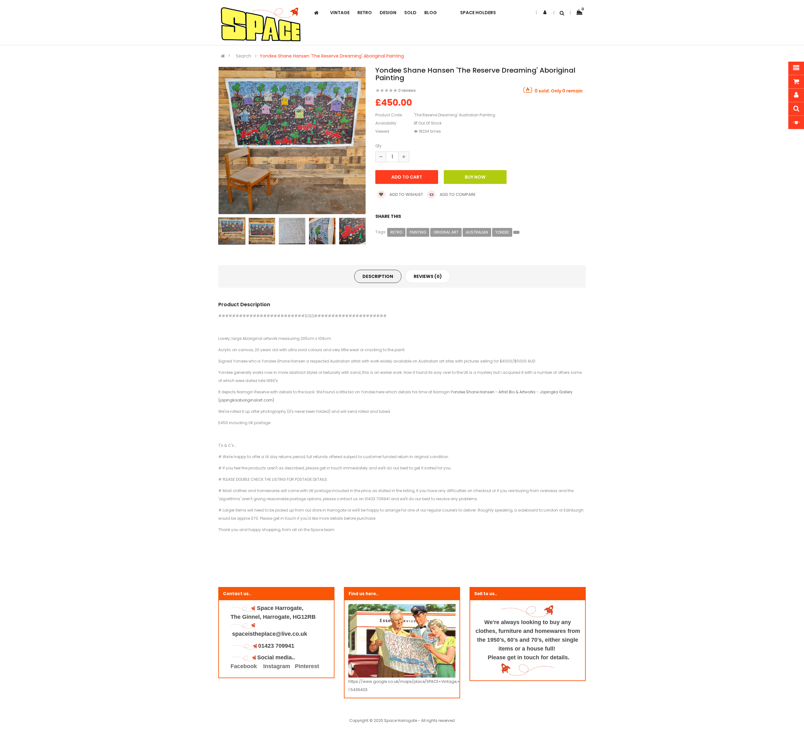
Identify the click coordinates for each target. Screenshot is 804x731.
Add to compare (457, 194)
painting (418, 232)
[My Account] (545, 12)
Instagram (276, 666)
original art (446, 232)
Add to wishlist (405, 194)
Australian (477, 232)
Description (377, 276)
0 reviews (407, 90)
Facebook (244, 666)
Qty (378, 145)
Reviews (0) (428, 276)
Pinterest (307, 666)
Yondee (502, 232)
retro (396, 232)
